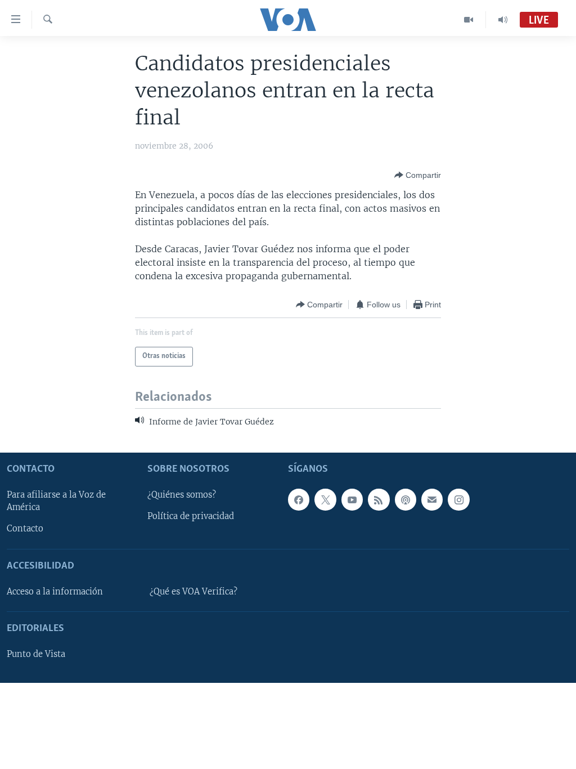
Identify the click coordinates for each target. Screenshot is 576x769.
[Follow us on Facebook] (298, 499)
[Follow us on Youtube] (352, 499)
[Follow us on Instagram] (458, 499)
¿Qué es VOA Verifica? (193, 591)
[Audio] (503, 19)
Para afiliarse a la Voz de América (56, 501)
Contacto (25, 529)
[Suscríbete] (432, 499)
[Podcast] (405, 499)
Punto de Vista (36, 654)
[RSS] (378, 499)
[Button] (417, 175)
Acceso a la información (55, 591)
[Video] (469, 19)
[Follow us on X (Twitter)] (325, 499)
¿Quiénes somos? (181, 495)
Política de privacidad (190, 516)
